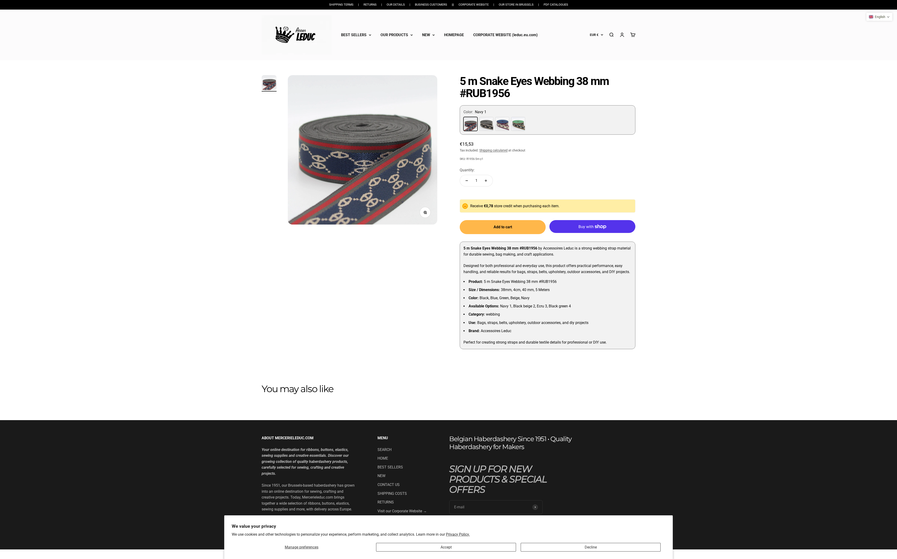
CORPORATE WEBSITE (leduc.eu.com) (505, 34)
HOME (382, 458)
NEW (426, 34)
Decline (591, 547)
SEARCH (384, 449)
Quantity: (467, 170)
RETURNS (385, 502)
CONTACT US (388, 484)
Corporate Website (474, 4)
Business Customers (431, 4)
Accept (446, 547)
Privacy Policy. (458, 534)
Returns (370, 4)
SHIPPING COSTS (392, 493)
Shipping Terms (341, 4)
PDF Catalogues (556, 4)
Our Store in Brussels (516, 4)
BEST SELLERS (354, 34)
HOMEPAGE (454, 34)
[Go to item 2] (269, 83)
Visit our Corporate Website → (402, 511)
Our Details (396, 4)
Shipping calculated (493, 150)
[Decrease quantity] (466, 180)
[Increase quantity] (486, 180)
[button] (879, 17)
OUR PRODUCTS (394, 34)
